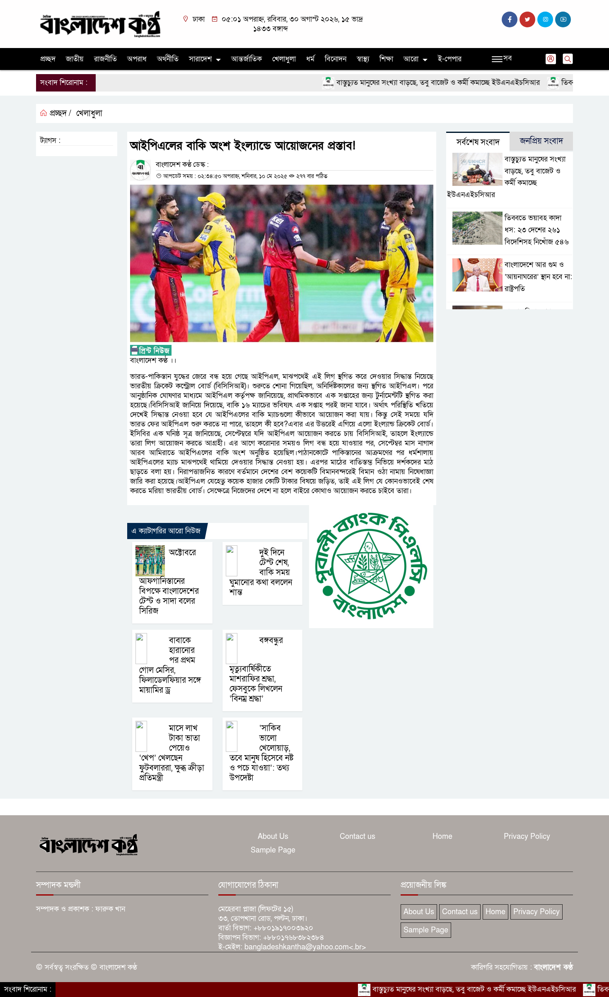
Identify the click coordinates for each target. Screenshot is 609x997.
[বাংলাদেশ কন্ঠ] (99, 23)
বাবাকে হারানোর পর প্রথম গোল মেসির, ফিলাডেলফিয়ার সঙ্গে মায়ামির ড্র (170, 665)
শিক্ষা (386, 59)
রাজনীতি (105, 59)
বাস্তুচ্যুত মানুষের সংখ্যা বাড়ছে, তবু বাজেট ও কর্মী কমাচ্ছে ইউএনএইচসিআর (409, 82)
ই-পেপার (450, 59)
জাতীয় (75, 59)
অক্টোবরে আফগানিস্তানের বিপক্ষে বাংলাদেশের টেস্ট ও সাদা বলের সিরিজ (169, 582)
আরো (411, 59)
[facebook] (509, 19)
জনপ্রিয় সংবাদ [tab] (541, 141)
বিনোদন (335, 59)
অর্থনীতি (168, 59)
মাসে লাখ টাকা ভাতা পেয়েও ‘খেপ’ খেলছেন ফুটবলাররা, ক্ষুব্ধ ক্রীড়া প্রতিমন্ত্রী (171, 753)
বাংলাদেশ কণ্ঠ (553, 967)
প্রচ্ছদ (48, 59)
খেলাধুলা (284, 59)
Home (442, 836)
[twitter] (527, 19)
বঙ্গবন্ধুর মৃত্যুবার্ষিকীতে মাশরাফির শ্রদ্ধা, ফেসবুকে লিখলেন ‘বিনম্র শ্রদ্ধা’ (256, 669)
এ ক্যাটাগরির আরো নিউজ (166, 531)
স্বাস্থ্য (363, 59)
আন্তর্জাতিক (246, 59)
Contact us (357, 836)
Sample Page (273, 850)
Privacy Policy (527, 836)
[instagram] (545, 19)
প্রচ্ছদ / (59, 113)
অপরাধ (137, 59)
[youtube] (563, 19)
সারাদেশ (200, 59)
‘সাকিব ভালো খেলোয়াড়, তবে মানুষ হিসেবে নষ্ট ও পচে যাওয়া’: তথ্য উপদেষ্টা (261, 753)
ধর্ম (310, 59)
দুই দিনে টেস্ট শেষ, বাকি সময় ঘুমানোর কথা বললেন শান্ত (261, 572)
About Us (273, 836)
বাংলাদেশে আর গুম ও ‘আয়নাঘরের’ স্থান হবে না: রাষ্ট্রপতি (538, 277)
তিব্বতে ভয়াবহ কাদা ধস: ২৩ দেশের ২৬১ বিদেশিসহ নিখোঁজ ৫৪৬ (537, 230)
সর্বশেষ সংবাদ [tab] (478, 142)
